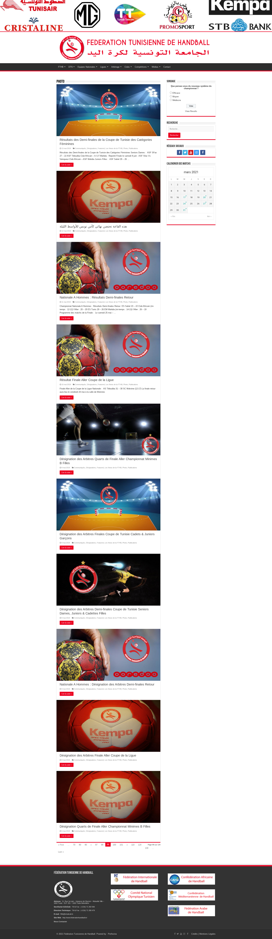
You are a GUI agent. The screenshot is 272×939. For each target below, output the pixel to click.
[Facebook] (179, 152)
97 (96, 845)
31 (184, 210)
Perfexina (112, 934)
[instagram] (196, 152)
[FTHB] (136, 47)
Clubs (127, 67)
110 (132, 845)
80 (80, 845)
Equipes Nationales (86, 67)
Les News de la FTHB (114, 148)
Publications (133, 148)
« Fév (173, 216)
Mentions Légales (207, 934)
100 (114, 845)
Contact (166, 67)
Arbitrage (115, 67)
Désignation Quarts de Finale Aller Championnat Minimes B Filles (105, 826)
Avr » (209, 216)
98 (102, 845)
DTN (70, 67)
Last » (61, 852)
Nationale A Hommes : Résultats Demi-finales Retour (96, 297)
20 (204, 197)
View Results (191, 111)
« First (61, 845)
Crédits (194, 934)
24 (184, 203)
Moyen (176, 96)
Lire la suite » (67, 165)
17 (184, 197)
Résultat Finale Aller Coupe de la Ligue (87, 380)
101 (121, 845)
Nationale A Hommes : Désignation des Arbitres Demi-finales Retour (107, 684)
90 (86, 845)
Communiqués (80, 148)
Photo (125, 148)
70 (74, 845)
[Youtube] (190, 152)
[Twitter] (185, 152)
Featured (101, 148)
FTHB (60, 67)
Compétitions (141, 67)
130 (146, 848)
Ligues (103, 67)
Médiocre (177, 100)
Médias (155, 67)
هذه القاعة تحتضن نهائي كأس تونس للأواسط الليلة (93, 226)
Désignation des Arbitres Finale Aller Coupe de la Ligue (98, 755)
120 (139, 845)
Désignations (92, 148)
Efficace (176, 93)
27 (204, 203)
